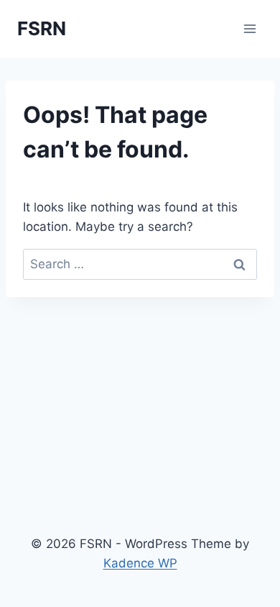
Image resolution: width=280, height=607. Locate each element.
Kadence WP (140, 563)
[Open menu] (249, 28)
